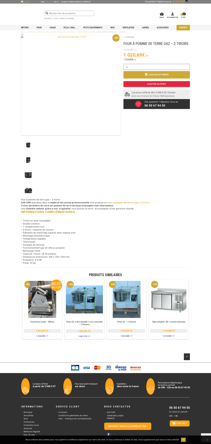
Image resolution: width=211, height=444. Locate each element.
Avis (26, 419)
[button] (22, 34)
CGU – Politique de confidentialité (74, 419)
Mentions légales (32, 432)
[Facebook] (108, 434)
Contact (183, 27)
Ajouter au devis (156, 84)
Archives (28, 428)
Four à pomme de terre (86, 32)
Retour (128, 37)
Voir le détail (42, 309)
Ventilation (128, 27)
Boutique (31, 32)
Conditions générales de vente (73, 415)
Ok (183, 440)
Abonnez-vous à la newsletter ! (127, 426)
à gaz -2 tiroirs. (128, 202)
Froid (39, 27)
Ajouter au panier (157, 74)
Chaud (53, 27)
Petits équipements (92, 27)
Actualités (28, 415)
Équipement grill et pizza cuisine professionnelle (56, 32)
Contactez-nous (31, 425)
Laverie (145, 27)
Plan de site (29, 435)
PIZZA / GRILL (69, 27)
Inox (112, 27)
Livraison (62, 412)
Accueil (24, 32)
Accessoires (163, 27)
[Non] (207, 439)
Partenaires (29, 422)
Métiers (25, 27)
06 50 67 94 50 (179, 407)
